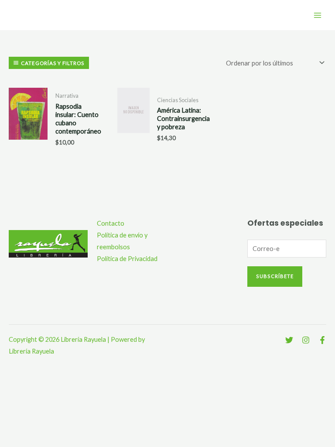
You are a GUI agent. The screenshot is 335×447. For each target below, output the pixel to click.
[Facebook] (322, 340)
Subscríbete (275, 276)
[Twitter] (289, 340)
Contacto (110, 223)
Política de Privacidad (127, 258)
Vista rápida (28, 147)
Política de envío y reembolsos (122, 241)
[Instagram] (306, 340)
